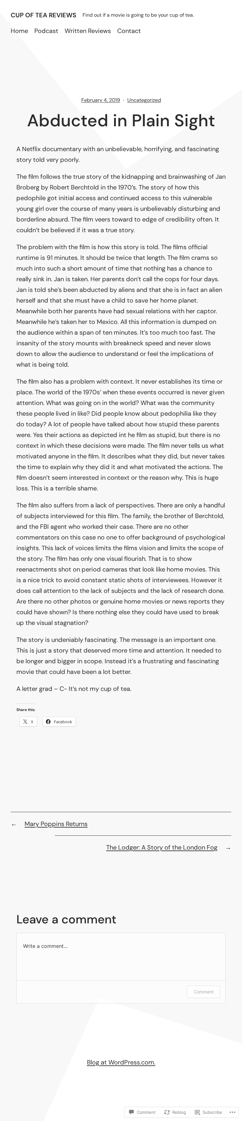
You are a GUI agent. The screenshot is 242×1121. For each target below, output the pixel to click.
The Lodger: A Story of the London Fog (161, 847)
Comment (204, 991)
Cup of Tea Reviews (43, 15)
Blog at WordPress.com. (121, 1062)
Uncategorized (144, 100)
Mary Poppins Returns (56, 824)
